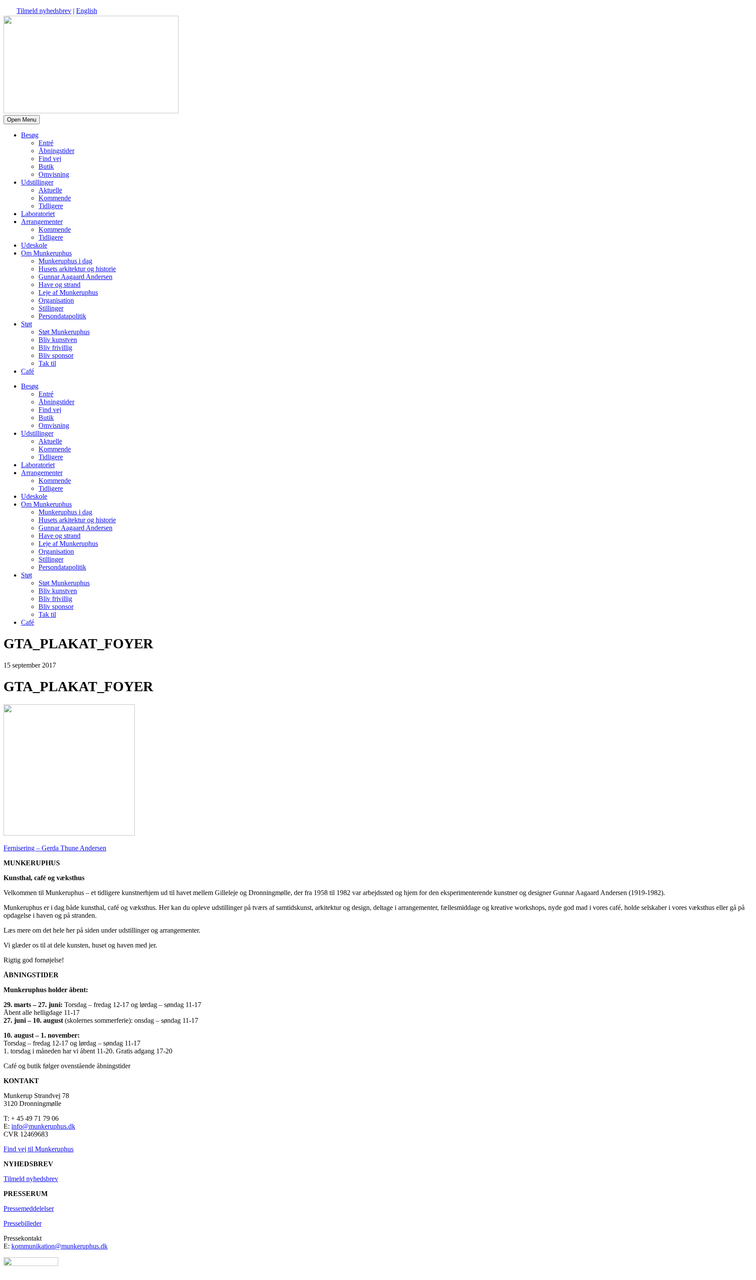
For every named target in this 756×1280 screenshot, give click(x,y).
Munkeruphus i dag (65, 261)
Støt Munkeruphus (64, 332)
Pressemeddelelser (29, 1208)
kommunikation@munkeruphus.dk (59, 1246)
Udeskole (34, 245)
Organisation (56, 300)
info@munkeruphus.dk (43, 1126)
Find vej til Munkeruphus (39, 1149)
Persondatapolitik (62, 316)
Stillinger (50, 308)
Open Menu (21, 119)
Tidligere (50, 206)
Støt (26, 324)
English (86, 10)
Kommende (54, 198)
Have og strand (59, 284)
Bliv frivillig (55, 347)
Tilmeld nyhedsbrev (44, 10)
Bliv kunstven (57, 339)
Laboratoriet (38, 213)
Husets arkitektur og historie (77, 269)
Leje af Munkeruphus (68, 292)
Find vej (49, 158)
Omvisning (53, 174)
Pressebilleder (23, 1223)
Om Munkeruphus (46, 253)
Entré (45, 143)
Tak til (47, 363)
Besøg (29, 135)
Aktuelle (50, 190)
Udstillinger (37, 182)
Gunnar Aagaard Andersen (75, 276)
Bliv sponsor (56, 355)
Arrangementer (42, 221)
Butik (46, 166)
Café (27, 371)
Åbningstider (56, 150)
